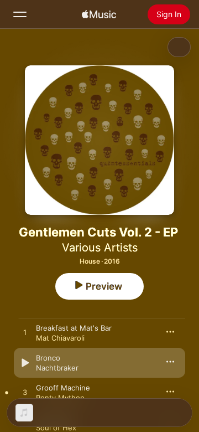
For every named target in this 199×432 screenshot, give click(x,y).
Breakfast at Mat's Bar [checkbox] (74, 327)
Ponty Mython (60, 397)
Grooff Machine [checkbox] (63, 387)
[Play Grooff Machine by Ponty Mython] (25, 393)
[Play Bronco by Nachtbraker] (25, 363)
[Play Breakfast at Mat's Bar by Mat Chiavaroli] (25, 333)
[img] (99, 14)
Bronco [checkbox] (48, 357)
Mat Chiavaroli (60, 337)
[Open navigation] (20, 14)
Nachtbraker (57, 367)
